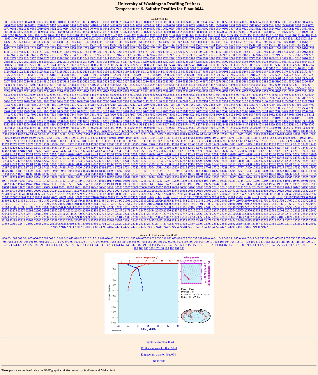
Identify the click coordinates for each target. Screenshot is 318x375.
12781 (134, 160)
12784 (159, 160)
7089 (86, 101)
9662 (150, 131)
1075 (278, 31)
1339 (66, 41)
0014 (86, 22)
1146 (172, 35)
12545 (118, 150)
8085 (278, 114)
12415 (256, 144)
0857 (106, 31)
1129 (159, 35)
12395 (135, 144)
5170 (285, 71)
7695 (285, 111)
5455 (258, 84)
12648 (248, 154)
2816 (305, 58)
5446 (205, 84)
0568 (298, 25)
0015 (93, 22)
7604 (53, 111)
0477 (192, 25)
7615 (119, 111)
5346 (199, 81)
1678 (199, 48)
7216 (106, 104)
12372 (312, 141)
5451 (238, 84)
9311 (4, 131)
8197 (305, 117)
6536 (113, 94)
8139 (73, 117)
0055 (245, 22)
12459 (191, 147)
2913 (66, 61)
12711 (102, 157)
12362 (231, 141)
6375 (298, 91)
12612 (272, 150)
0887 (192, 31)
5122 (20, 71)
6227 (265, 88)
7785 (20, 114)
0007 (47, 22)
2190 (278, 55)
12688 (29, 157)
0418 (93, 25)
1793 (285, 51)
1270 (138, 38)
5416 (93, 84)
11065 (199, 137)
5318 (66, 81)
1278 (191, 38)
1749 (26, 51)
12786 (175, 160)
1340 (73, 41)
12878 (5, 164)
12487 (37, 150)
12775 (94, 160)
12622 (37, 154)
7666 (238, 111)
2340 (79, 58)
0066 (7, 25)
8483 (225, 124)
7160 (265, 101)
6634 (179, 94)
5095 (180, 68)
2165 (139, 55)
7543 (132, 108)
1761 (106, 51)
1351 (139, 41)
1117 (82, 35)
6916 (166, 98)
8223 (132, 121)
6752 (298, 94)
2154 (73, 55)
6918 (179, 98)
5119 (311, 68)
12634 (134, 154)
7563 (205, 108)
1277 (185, 38)
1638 (126, 48)
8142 (79, 117)
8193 (285, 117)
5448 (219, 84)
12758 (29, 160)
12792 (215, 160)
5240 (79, 78)
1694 (291, 48)
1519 (40, 45)
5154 (179, 71)
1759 (93, 51)
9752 (210, 131)
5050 (212, 65)
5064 (291, 65)
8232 (146, 121)
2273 (20, 58)
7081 (40, 101)
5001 (219, 61)
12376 (21, 144)
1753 (53, 51)
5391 (285, 81)
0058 (265, 22)
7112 (146, 101)
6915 (159, 98)
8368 (258, 121)
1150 (198, 35)
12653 (288, 154)
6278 (7, 91)
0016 (99, 22)
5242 (93, 78)
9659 (137, 131)
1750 (33, 51)
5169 (278, 71)
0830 (298, 28)
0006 (40, 22)
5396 (305, 81)
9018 (86, 127)
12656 (313, 154)
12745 (264, 157)
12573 (175, 150)
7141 (185, 101)
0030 (159, 22)
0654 (172, 28)
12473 (256, 147)
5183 (60, 74)
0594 (66, 28)
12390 (118, 144)
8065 (239, 114)
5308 (13, 81)
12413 (248, 144)
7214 (93, 104)
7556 (179, 108)
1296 (231, 38)
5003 (232, 61)
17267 (223, 164)
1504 (272, 41)
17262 (207, 164)
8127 (40, 117)
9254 (172, 127)
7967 (133, 114)
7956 (126, 114)
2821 (27, 61)
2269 (305, 55)
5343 (185, 81)
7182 (7, 104)
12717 (134, 157)
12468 (232, 147)
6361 (285, 91)
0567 (291, 25)
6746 (258, 94)
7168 (305, 101)
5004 (238, 61)
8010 (179, 114)
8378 (291, 121)
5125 (40, 71)
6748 (272, 94)
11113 (137, 141)
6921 (199, 98)
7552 (166, 108)
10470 (134, 134)
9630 (57, 131)
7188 (47, 104)
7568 (225, 108)
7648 (185, 111)
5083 (100, 68)
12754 (5, 160)
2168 (159, 55)
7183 (13, 104)
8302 (238, 121)
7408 (20, 108)
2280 (66, 58)
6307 (119, 91)
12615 (296, 150)
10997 (40, 137)
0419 (99, 25)
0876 (146, 31)
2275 (33, 58)
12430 (37, 147)
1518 (33, 45)
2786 (185, 58)
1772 (172, 51)
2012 (305, 51)
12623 (45, 154)
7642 (172, 111)
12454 (151, 147)
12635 (142, 154)
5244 (106, 78)
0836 (26, 31)
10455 (78, 134)
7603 (47, 111)
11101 (52, 141)
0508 (232, 25)
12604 (207, 150)
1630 (79, 48)
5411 (60, 84)
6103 (146, 88)
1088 (11, 35)
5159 (212, 71)
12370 (296, 141)
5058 (258, 65)
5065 (298, 65)
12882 (37, 164)
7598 (20, 111)
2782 (159, 58)
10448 (62, 134)
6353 (232, 91)
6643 (232, 94)
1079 (305, 31)
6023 (33, 88)
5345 (192, 81)
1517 (26, 45)
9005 (66, 127)
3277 (126, 61)
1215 (112, 38)
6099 (126, 88)
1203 (92, 38)
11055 (159, 137)
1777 (185, 51)
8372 (272, 121)
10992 (8, 137)
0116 (33, 25)
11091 (294, 137)
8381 (305, 121)
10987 (280, 134)
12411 (232, 144)
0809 (238, 28)
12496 (62, 150)
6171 (185, 88)
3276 (119, 61)
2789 (205, 58)
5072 (27, 68)
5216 (238, 74)
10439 (37, 134)
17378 (304, 164)
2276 (40, 58)
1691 (272, 48)
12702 (70, 157)
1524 (73, 45)
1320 (284, 38)
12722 (142, 157)
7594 (305, 108)
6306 (113, 91)
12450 (118, 147)
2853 (33, 61)
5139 (126, 71)
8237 (152, 121)
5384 (245, 81)
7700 (305, 111)
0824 (272, 28)
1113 (57, 35)
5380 (225, 81)
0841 (53, 31)
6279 (13, 91)
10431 (304, 131)
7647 (179, 111)
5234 (40, 78)
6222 (231, 88)
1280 (204, 38)
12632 (118, 154)
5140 (132, 71)
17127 (142, 164)
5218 (252, 74)
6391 (13, 94)
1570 (185, 45)
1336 (47, 41)
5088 (133, 68)
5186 (73, 74)
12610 (256, 150)
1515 (13, 45)
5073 (34, 68)
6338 (199, 91)
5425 (152, 84)
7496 (99, 108)
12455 (159, 147)
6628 (139, 94)
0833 (7, 31)
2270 (311, 55)
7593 (298, 108)
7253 (166, 104)
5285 (232, 78)
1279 (198, 38)
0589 (40, 28)
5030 (93, 65)
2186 (252, 55)
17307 (240, 164)
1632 (93, 48)
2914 (73, 61)
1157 (243, 35)
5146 (172, 71)
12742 (248, 157)
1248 (125, 38)
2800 (272, 58)
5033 (113, 65)
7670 (252, 111)
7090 (93, 101)
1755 (66, 51)
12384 (86, 144)
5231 (20, 78)
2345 (113, 58)
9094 (126, 127)
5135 (99, 71)
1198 (59, 38)
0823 (265, 28)
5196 (139, 74)
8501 (278, 124)
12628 (86, 154)
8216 (113, 121)
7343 (225, 104)
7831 (47, 114)
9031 (99, 127)
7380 (272, 104)
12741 (240, 157)
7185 (27, 104)
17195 (191, 164)
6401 (60, 94)
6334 (172, 91)
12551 (143, 150)
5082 (94, 68)
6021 (20, 88)
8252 (179, 121)
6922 (205, 98)
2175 (205, 55)
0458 (179, 25)
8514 (298, 124)
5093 (166, 68)
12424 (5, 147)
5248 (132, 78)
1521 (53, 45)
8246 (166, 121)
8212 (86, 121)
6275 (298, 88)
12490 (46, 150)
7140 (179, 101)
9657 (130, 131)
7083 (53, 101)
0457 (172, 25)
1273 (158, 38)
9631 (64, 131)
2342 (93, 58)
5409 (47, 84)
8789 (305, 124)
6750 (285, 94)
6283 (40, 91)
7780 (13, 114)
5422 (132, 84)
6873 (66, 98)
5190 (100, 74)
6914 (152, 98)
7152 (212, 101)
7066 (298, 98)
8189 (272, 117)
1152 (210, 35)
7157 (245, 101)
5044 (172, 65)
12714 (118, 157)
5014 (305, 61)
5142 (146, 71)
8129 (46, 117)
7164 (278, 101)
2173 (192, 55)
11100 (45, 141)
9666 (157, 131)
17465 (70, 167)
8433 (100, 124)
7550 (159, 108)
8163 (146, 117)
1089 (18, 35)
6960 (225, 98)
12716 (126, 157)
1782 (219, 51)
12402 (175, 144)
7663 (225, 111)
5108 (253, 68)
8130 (53, 117)
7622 (146, 111)
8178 (219, 117)
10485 (159, 134)
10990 (304, 134)
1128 (153, 35)
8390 (27, 124)
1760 (99, 51)
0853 (79, 31)
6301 (80, 91)
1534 (99, 45)
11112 (129, 141)
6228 (271, 88)
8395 (60, 124)
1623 (53, 48)
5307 (7, 81)
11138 (182, 141)
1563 (139, 45)
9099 (146, 127)
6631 (159, 94)
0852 (73, 31)
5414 (79, 84)
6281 (27, 91)
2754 (146, 58)
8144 (93, 117)
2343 (99, 58)
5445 (199, 84)
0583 (26, 28)
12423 (313, 144)
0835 (20, 31)
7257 (179, 104)
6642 (225, 94)
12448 (102, 147)
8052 (225, 114)
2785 (179, 58)
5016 (7, 65)
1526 (86, 45)
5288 (245, 78)
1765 (132, 51)
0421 (113, 25)
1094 (51, 35)
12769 (62, 160)
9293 (252, 127)
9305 (305, 127)
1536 (113, 45)
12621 (29, 154)
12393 (126, 144)
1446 (192, 41)
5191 (106, 74)
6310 (139, 91)
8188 (265, 117)
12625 (62, 154)
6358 (265, 91)
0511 (252, 25)
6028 (67, 88)
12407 (199, 144)
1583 (272, 45)
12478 (288, 147)
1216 (118, 38)
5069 (14, 68)
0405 (66, 25)
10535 (215, 134)
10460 (102, 134)
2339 (73, 58)
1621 (40, 48)
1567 (166, 45)
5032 (106, 65)
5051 (219, 65)
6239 (284, 88)
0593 (60, 28)
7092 (100, 101)
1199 (65, 38)
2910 (47, 61)
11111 (122, 141)
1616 (13, 48)
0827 (278, 28)
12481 (313, 147)
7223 (139, 104)
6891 (146, 98)
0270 (40, 25)
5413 (73, 84)
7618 (126, 111)
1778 (192, 51)
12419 (288, 144)
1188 (46, 38)
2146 (20, 55)
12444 (70, 147)
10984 (256, 134)
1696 (305, 48)
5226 (298, 74)
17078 (126, 164)
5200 (166, 74)
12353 (199, 141)
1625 (66, 48)
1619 (33, 48)
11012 (88, 137)
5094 (173, 68)
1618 (26, 48)
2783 (166, 58)
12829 (313, 160)
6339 (205, 91)
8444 (119, 124)
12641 (191, 154)
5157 (199, 71)
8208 (60, 121)
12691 (37, 157)
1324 (310, 38)
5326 (119, 81)
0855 (93, 31)
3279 (139, 61)
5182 (53, 74)
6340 (212, 91)
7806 (33, 114)
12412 (240, 144)
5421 (126, 84)
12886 (70, 164)
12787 (183, 160)
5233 (33, 78)
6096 (106, 88)
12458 (183, 147)
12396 (143, 144)
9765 (276, 131)
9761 (249, 131)
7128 (159, 101)
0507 (225, 25)
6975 (265, 98)
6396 (40, 94)
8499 (272, 124)
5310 (27, 81)
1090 (24, 35)
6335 (179, 91)
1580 (252, 45)
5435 (185, 84)
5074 (41, 68)
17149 (151, 164)
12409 (216, 144)
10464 (126, 134)
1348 (119, 41)
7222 (132, 104)
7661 (219, 111)
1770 (166, 51)
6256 (291, 88)
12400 (159, 144)
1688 (258, 48)
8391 (33, 124)
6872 (60, 98)
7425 (46, 108)
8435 (106, 124)
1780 (205, 51)
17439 (62, 167)
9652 (117, 131)
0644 (119, 28)
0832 (311, 28)
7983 (146, 114)
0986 (258, 31)
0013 (79, 22)
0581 (13, 28)
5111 (265, 68)
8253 (185, 121)
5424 (146, 84)
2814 (291, 58)
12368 (280, 141)
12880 (21, 164)
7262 (205, 104)
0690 (192, 28)
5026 (66, 65)
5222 (272, 74)
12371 (304, 141)
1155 (230, 35)
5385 (252, 81)
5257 (179, 78)
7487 (93, 108)
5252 (159, 78)
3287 (192, 61)
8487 (245, 124)
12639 (175, 154)
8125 (26, 117)
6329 (166, 91)
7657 (205, 111)
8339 (252, 121)
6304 (100, 91)
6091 (73, 88)
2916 (86, 61)
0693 (212, 28)
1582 (265, 45)
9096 (139, 127)
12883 (45, 164)
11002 (56, 137)
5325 (113, 81)
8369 (265, 121)
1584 (278, 45)
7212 (79, 104)
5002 (225, 61)
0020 (119, 22)
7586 (278, 108)
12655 (304, 154)
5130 (66, 71)
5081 (87, 68)
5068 (7, 68)
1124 (127, 35)
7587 (285, 108)
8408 (86, 124)
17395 (13, 167)
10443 (53, 134)
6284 (47, 91)
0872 (119, 31)
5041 (166, 65)
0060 (278, 22)
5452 (245, 84)
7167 (298, 101)
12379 (46, 144)
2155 (79, 55)
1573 (205, 45)
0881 (172, 31)
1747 (13, 51)
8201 (20, 121)
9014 (73, 127)
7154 (225, 101)
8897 (40, 127)
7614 (113, 111)
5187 (80, 74)
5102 (213, 68)
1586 (291, 45)
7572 (238, 108)
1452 (225, 41)
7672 (258, 111)
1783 (225, 51)
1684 (232, 48)
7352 (245, 104)
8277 (205, 121)
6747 (265, 94)
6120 (178, 88)
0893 (212, 31)
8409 (93, 124)
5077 (60, 68)
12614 (288, 150)
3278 (132, 61)
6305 (106, 91)
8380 (298, 121)
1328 (20, 41)
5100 (200, 68)
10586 (223, 134)
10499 (207, 134)
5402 (33, 84)
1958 (298, 51)
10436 (21, 134)
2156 (86, 55)
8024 (192, 114)
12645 (223, 154)
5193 (119, 74)
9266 (212, 127)
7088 (80, 101)
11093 (310, 137)
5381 (232, 81)
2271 (7, 58)
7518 (113, 108)
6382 (311, 91)
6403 (66, 94)
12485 (29, 150)
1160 (262, 35)
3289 (205, 61)
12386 (102, 144)
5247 (126, 78)
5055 (238, 65)
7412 (26, 108)
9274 (219, 127)
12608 (240, 150)
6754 (311, 94)
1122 (114, 35)
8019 (186, 114)
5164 (245, 71)
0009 (53, 22)
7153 (218, 101)
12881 (29, 164)
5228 (311, 74)
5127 (53, 71)
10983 (248, 134)
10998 (48, 137)
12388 (110, 144)
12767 (45, 160)
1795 (291, 51)
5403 (40, 84)
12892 (94, 164)
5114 (285, 68)
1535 (106, 45)
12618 (5, 154)
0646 (132, 28)
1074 (272, 31)
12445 (78, 147)
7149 (192, 101)
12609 (248, 150)
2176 (212, 55)
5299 (265, 78)
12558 (159, 150)
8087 (285, 114)
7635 (159, 111)
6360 (278, 91)
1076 (285, 31)
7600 (33, 111)
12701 (62, 157)
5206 (172, 74)
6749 (278, 94)
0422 (119, 25)
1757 (79, 51)
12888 (78, 164)
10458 (94, 134)
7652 (199, 111)
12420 (296, 144)
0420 (106, 25)
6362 (291, 91)
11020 (128, 137)
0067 (13, 25)
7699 (298, 111)
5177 (20, 74)
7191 (66, 104)
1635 (113, 48)
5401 (27, 84)
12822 (256, 160)
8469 (172, 124)
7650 (192, 111)
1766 (139, 51)
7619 (132, 111)
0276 (46, 25)
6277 (311, 88)
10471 (142, 134)
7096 (113, 101)
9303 (291, 127)
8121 (13, 117)
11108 (106, 141)
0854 (86, 31)
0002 (13, 22)
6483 (80, 94)
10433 (312, 131)
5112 (272, 68)
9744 (190, 131)
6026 (53, 88)
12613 (280, 150)
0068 (20, 25)
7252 (159, 104)
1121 (107, 35)
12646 (232, 154)
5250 (146, 78)
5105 (233, 68)
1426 (186, 41)
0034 (185, 22)
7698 (291, 111)
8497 (259, 124)
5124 (33, 71)
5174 (311, 71)
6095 (100, 88)
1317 (271, 38)
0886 (185, 31)
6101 (133, 88)
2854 (40, 61)
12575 (183, 150)
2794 (232, 58)
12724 (159, 157)
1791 (278, 51)
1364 (159, 41)
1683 (225, 48)
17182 (183, 164)
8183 (245, 117)
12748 (280, 157)
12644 (215, 154)
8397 (66, 124)
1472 (239, 41)
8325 (245, 121)
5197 (146, 74)
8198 (311, 117)
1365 (166, 41)
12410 (224, 144)
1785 (238, 51)
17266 (215, 164)
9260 (192, 127)
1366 (172, 41)
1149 (191, 35)
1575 (219, 45)
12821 (248, 160)
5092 (160, 68)
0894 (219, 31)
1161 (268, 35)
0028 (146, 22)
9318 (31, 131)
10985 (264, 134)
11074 (223, 137)
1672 (166, 48)
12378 (37, 144)
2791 (219, 58)
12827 (296, 160)
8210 (73, 121)
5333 (166, 81)
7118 (152, 101)
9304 (298, 127)
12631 (110, 154)
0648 (139, 28)
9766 (282, 131)
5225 (291, 74)
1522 (60, 45)
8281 (219, 121)
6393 (27, 94)
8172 (185, 117)
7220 (119, 104)
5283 (219, 78)
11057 (167, 137)
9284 (232, 127)
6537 (119, 94)
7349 (238, 104)
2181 (238, 55)
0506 (219, 25)
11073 (215, 137)
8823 (20, 127)
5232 (26, 78)
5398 (7, 84)
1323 (304, 38)
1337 (53, 41)
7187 (40, 104)
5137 (113, 71)
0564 (271, 25)
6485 (93, 94)
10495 (191, 134)
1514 (7, 45)
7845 (66, 114)
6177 (192, 88)
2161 (113, 55)
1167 (307, 35)
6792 (26, 98)
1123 (120, 35)
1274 (165, 38)
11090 (286, 137)
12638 (167, 154)
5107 (246, 68)
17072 (118, 164)
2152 (60, 55)
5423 (139, 84)
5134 (93, 71)
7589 (291, 108)
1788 (258, 51)
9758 (236, 131)
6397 (47, 94)
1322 (297, 38)
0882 (179, 31)
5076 (54, 68)
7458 (79, 108)
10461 (110, 134)
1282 (218, 38)
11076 (230, 137)
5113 (278, 68)
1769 (159, 51)
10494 (183, 134)
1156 (236, 35)
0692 (205, 28)
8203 (27, 121)
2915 (79, 61)
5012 (291, 61)
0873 (126, 31)
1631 (86, 48)
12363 (239, 141)
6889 (139, 98)
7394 (298, 104)
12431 (45, 147)
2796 (245, 58)
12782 (142, 160)
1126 (140, 35)
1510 (292, 41)
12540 (86, 150)
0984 (252, 31)
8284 (225, 121)
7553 (172, 108)
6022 (27, 88)
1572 (199, 45)
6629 (146, 94)
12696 (46, 157)
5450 (232, 84)
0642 (106, 28)
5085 (113, 68)
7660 (212, 111)
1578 (238, 45)
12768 (53, 160)
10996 (32, 137)
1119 (95, 35)
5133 (86, 71)
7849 (73, 114)
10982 (240, 134)
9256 (179, 127)
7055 (285, 98)
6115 (159, 88)
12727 (175, 157)
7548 (152, 108)
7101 (119, 101)
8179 (225, 117)
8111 (311, 114)
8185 (258, 117)
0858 (113, 31)
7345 (232, 104)
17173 (175, 164)
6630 (153, 94)
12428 (21, 147)
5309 (20, 81)
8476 (192, 124)
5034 (119, 65)
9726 (176, 131)
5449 (225, 84)
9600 (44, 131)
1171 (20, 38)
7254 (172, 104)
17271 (232, 164)
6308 (126, 91)
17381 (313, 164)
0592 (53, 28)
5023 (46, 65)
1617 (20, 48)
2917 (93, 61)
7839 (60, 114)
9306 (311, 127)
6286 (60, 91)
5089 (140, 68)
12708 (86, 157)
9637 (84, 131)
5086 (120, 68)
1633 (99, 48)
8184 (252, 117)
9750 (203, 131)
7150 (199, 101)
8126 (33, 117)
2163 (126, 55)
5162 (232, 71)
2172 (185, 55)
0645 (126, 28)
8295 (232, 121)
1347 (113, 41)
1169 (7, 38)
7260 (192, 104)
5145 (166, 71)
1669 (146, 48)
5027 (73, 65)
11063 (191, 137)
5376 (205, 81)
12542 (102, 150)
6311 (146, 91)
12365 (255, 141)
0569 (305, 25)
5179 (33, 74)
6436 (73, 94)
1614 (311, 45)
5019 (26, 65)
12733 (207, 157)
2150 (46, 55)
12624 (53, 154)
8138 (66, 117)
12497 (70, 150)
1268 (132, 38)
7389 (291, 104)
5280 (199, 78)
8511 (291, 124)
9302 (285, 127)
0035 (192, 22)
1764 (126, 51)
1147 (178, 35)
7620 (139, 111)
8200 (13, 121)
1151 (204, 35)
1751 (40, 51)
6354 (238, 91)
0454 (152, 25)
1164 (288, 35)
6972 (258, 98)
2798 (258, 58)
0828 (285, 28)
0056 (252, 22)
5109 (259, 68)
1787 (252, 51)
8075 (259, 114)
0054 (238, 22)
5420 (119, 84)
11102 (60, 141)
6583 (133, 94)
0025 (132, 22)
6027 (60, 88)
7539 (126, 108)
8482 (219, 124)
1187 (40, 38)
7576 (252, 108)
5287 (238, 78)
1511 (298, 41)
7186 (33, 104)
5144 (159, 71)
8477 (199, 124)
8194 (291, 117)
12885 (62, 164)
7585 (272, 108)
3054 (106, 61)
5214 (225, 74)
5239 (73, 78)
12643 (207, 154)
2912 (60, 61)
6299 (66, 91)
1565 (152, 45)
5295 (252, 78)
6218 (212, 88)
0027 (139, 22)
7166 (291, 101)
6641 (219, 94)
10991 (313, 134)
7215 (99, 104)
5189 (93, 74)
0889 (205, 31)
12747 (272, 157)
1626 (73, 48)
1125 (133, 35)
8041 (212, 114)
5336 (179, 81)
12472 (248, 147)
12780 (126, 160)
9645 (97, 131)
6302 (86, 91)
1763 (119, 51)
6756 (13, 98)
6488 (106, 94)
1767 (146, 51)
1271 (145, 38)
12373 (5, 144)
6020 (14, 88)
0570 (311, 25)
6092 (80, 88)
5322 (93, 81)
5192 (113, 74)
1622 (46, 48)
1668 (139, 48)
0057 (258, 22)
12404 (183, 144)
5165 (252, 71)
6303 (93, 91)
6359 (272, 91)
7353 (252, 104)
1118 (88, 35)
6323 (152, 91)
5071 (21, 68)
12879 (13, 164)
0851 (66, 31)
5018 (20, 65)
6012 (305, 84)
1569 (179, 45)
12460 (199, 147)
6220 (225, 88)
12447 (94, 147)
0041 (212, 22)
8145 (99, 117)
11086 (270, 137)
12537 (78, 150)
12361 (223, 141)
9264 (199, 127)
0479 (205, 25)
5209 (192, 74)
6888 (132, 98)
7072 (311, 98)
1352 (146, 41)
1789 (265, 51)
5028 (79, 65)
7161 (271, 101)
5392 (291, 81)
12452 (134, 147)
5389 (272, 81)
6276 (304, 88)
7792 (27, 114)
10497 (199, 134)
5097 (186, 68)
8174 (199, 117)
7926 (113, 114)
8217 (119, 121)
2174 (199, 55)
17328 (272, 164)
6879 (86, 98)
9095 (132, 127)
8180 (232, 117)
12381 (62, 144)
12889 (86, 164)
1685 (238, 48)
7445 (66, 108)
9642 (90, 131)
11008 (80, 137)
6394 (33, 94)
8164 (152, 117)
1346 (106, 41)
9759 (243, 131)
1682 (219, 48)
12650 (264, 154)
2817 (311, 58)
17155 (159, 164)
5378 (219, 81)
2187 (258, 55)
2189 (272, 55)
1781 (212, 51)
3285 (179, 61)
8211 (79, 121)
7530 (119, 108)
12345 (191, 141)
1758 (86, 51)
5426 (159, 84)
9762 (256, 131)
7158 (252, 101)
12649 (256, 154)
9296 (265, 127)
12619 (13, 154)
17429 (45, 167)
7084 (60, 101)
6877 (79, 98)
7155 (232, 101)
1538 (126, 45)
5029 (86, 65)
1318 (277, 38)
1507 (278, 41)
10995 (24, 137)
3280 (146, 61)
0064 (305, 22)
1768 (152, 51)
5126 (46, 71)
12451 (126, 147)
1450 (212, 41)
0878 (159, 31)
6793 (33, 98)
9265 (205, 127)
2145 (13, 55)
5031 (99, 65)
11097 (21, 141)
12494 (54, 150)
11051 (135, 137)
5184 (66, 74)
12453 (142, 147)
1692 (278, 48)
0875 (139, 31)
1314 (251, 38)
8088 (292, 114)
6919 (185, 98)
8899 (53, 127)
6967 (238, 98)
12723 (151, 157)
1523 (66, 45)
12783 (151, 160)
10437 (29, 134)
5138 (119, 71)
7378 (265, 104)
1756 (73, 51)
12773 (78, 160)
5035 (126, 65)
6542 (126, 94)
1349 (126, 41)
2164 (132, 55)
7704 (311, 111)
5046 (185, 65)
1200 (72, 38)
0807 (232, 28)
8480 (206, 124)
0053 (232, 22)
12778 (110, 160)
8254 (192, 121)
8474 (186, 124)
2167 (152, 55)
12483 (13, 150)
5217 (245, 74)
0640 (93, 28)
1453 (232, 41)
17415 (21, 167)
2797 (252, 58)
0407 (79, 25)
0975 (245, 31)
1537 (119, 45)
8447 (126, 124)
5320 (79, 81)
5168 (272, 71)
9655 (124, 131)
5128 (60, 71)
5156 (192, 71)
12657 (5, 157)
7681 (272, 111)
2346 (119, 58)
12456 (167, 147)
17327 (264, 164)
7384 (285, 104)
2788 (199, 58)
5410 (53, 84)
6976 (272, 98)
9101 (152, 127)
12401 (167, 144)
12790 (199, 160)
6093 (86, 88)
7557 (185, 108)
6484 (86, 94)
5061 (272, 65)
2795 (238, 58)
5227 (305, 74)
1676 (185, 48)
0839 (40, 31)
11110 (114, 141)
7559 (199, 108)
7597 (13, 111)
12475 (264, 147)
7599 (27, 111)
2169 (166, 55)
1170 (14, 38)
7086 (73, 101)
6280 (20, 91)
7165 (285, 101)
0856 (99, 31)
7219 (113, 104)
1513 (311, 41)
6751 (291, 94)
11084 (254, 137)
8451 (139, 124)
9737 (183, 131)
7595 (311, 108)
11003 (64, 137)
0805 (225, 28)
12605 (216, 150)
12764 (37, 160)
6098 (120, 88)
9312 (11, 131)
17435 (53, 167)
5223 (278, 74)
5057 (252, 65)
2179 (225, 55)
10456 (86, 134)
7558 (192, 108)
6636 (186, 94)
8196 (298, 117)
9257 (185, 127)
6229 (278, 88)
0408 (86, 25)
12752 (313, 157)
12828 (304, 160)
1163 (281, 35)
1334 (33, 41)
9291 (245, 127)
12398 (151, 144)
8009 (172, 114)
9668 (163, 131)
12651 (272, 154)
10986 (272, 134)
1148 (185, 35)
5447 (212, 84)
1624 (60, 48)
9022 (93, 127)
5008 (265, 61)
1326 (7, 41)
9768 (289, 131)
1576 (225, 45)
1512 (305, 41)
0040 (205, 22)
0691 (199, 28)
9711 (170, 131)
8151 (119, 117)
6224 (245, 88)
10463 (118, 134)
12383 (78, 144)
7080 (33, 101)
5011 (285, 61)
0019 (113, 22)
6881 (93, 98)
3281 (152, 61)
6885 (119, 98)
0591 (46, 28)
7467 (86, 108)
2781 (152, 58)
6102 (139, 88)
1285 (224, 38)
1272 (151, 38)
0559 (265, 25)
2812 (278, 58)
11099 (37, 141)
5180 (40, 74)
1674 (179, 48)
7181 (311, 101)
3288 (199, 61)
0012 (73, 22)
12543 (110, 150)
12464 (223, 147)
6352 (225, 91)
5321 (86, 81)
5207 (179, 74)
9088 (106, 127)
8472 (179, 124)
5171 (291, 71)
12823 (264, 160)
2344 (106, 58)
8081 (265, 114)
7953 (119, 114)
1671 (159, 48)
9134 (166, 127)
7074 (7, 101)
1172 (27, 38)
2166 (146, 55)
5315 (46, 81)
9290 (238, 127)
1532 (93, 45)
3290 (212, 61)
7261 (199, 104)
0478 (199, 25)
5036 (132, 65)
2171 (179, 55)
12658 (13, 157)
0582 (20, 28)
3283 (166, 61)
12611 (264, 150)
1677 (192, 48)
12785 (167, 160)
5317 (60, 81)
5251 (152, 78)
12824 (272, 160)
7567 (219, 108)
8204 (33, 121)
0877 (152, 31)
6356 (252, 91)
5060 (265, 65)
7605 (60, 111)
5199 (159, 74)
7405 (13, 108)
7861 (93, 114)
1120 (101, 35)
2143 (311, 51)
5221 (265, 74)
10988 (288, 134)
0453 (146, 25)
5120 (7, 71)
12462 (215, 147)
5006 (252, 61)
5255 (172, 78)
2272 (13, 58)
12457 (175, 147)
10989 (296, 134)
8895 (33, 127)
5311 (33, 81)
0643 (113, 28)
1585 (285, 45)
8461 (153, 124)
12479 (296, 147)
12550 (135, 150)
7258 (185, 104)
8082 (272, 114)
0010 (60, 22)
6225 (251, 88)
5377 (212, 81)
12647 (240, 154)
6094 (93, 88)
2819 (13, 61)
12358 (207, 141)
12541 (94, 150)
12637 (159, 154)
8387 (20, 124)
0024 (126, 22)
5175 (7, 74)
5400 (20, 84)
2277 (46, 58)
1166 (301, 35)
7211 (73, 104)
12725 (167, 157)
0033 (179, 22)
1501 (252, 41)
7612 (99, 111)
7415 (33, 108)
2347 (126, 58)
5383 (238, 81)
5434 (179, 84)
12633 (126, 154)
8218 (126, 121)
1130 (165, 35)
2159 (106, 55)
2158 (99, 55)
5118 (304, 68)
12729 (191, 157)
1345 (100, 41)
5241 (86, 78)
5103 (219, 68)
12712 (110, 157)
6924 (219, 98)
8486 (239, 124)
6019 (7, 88)
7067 (305, 98)
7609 (80, 111)
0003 (20, 22)
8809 (7, 127)
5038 (146, 65)
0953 (232, 31)
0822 (258, 28)
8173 (192, 117)
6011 (298, 84)
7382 (278, 104)
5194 (126, 74)
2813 (285, 58)
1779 (199, 51)
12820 (240, 160)
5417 (99, 84)
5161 (225, 71)
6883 (106, 98)
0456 (166, 25)
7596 (7, 111)
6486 (100, 94)
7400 (311, 104)
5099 (193, 68)
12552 (151, 150)
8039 (206, 114)
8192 (278, 117)
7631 (152, 111)
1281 (211, 38)
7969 (139, 114)
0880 (166, 31)
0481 (212, 25)
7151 (205, 101)
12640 (183, 154)
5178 (27, 74)
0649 (146, 28)
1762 (113, 51)
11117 (144, 141)
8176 (212, 117)
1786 (245, 51)
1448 (199, 41)
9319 (37, 131)
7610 (86, 111)
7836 (53, 114)
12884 (53, 164)
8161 (132, 117)
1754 (60, 51)
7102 (126, 101)
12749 (288, 157)
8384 (13, 124)
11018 (112, 137)
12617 (313, 150)
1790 (272, 51)
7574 (245, 108)
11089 (278, 137)
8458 (146, 124)
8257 (199, 121)
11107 (99, 141)
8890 (26, 127)
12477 (280, 147)
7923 (106, 114)
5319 (73, 81)
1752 (46, 51)
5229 (7, 78)
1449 (206, 41)
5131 (73, 71)
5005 (245, 61)
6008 (285, 84)
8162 (139, 117)
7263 (212, 104)
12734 (215, 157)
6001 (265, 84)
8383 (7, 124)
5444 (192, 84)
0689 (185, 28)
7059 (291, 98)
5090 (147, 68)
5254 (166, 78)
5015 (311, 61)
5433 (172, 84)
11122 (167, 141)
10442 (45, 134)
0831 (305, 28)
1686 (245, 48)
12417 (272, 144)
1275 (171, 38)
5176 (13, 74)
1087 (4, 35)
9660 (143, 131)
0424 (132, 25)
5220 (258, 74)
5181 (47, 74)
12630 (102, 154)
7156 (238, 101)
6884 (113, 98)
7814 (40, 114)
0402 (53, 25)
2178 (219, 55)
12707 (78, 157)
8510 (285, 124)
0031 (166, 22)
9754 (216, 131)
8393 (47, 124)
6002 (272, 84)
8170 (179, 117)
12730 (199, 157)
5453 (252, 84)
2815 (298, 58)
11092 (302, 137)
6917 (172, 98)
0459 (185, 25)
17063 (110, 164)
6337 (192, 91)
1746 (7, 51)
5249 (139, 78)
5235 (46, 78)
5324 (106, 81)
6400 (53, 94)
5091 (153, 68)
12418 (280, 144)
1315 (257, 38)
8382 (311, 121)
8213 (93, 121)
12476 (272, 147)
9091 (113, 127)
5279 (192, 78)
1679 (205, 48)
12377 (29, 144)
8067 (252, 114)
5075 (47, 68)
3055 (113, 61)
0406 (73, 25)
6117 (165, 88)
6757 (20, 98)
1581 (258, 45)
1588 (305, 45)
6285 (53, 91)
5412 (66, 84)
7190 (60, 104)
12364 (247, 141)
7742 (7, 114)
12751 (304, 157)
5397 (311, 81)
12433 (53, 147)
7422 (40, 108)
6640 (212, 94)
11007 (72, 137)
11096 (13, 141)
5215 (232, 74)
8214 (99, 121)
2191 (285, 55)
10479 (151, 134)
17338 (280, 164)
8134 (60, 117)
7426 (53, 108)
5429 (166, 84)
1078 (298, 31)
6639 (206, 94)
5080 (80, 68)
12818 (223, 160)
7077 (13, 101)
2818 (7, 61)
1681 (212, 48)
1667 (132, 48)
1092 (37, 35)
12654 (296, 154)
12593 (199, 150)
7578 (258, 108)
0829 (291, 28)
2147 (26, 55)
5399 (13, 84)
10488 (167, 134)
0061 (285, 22)
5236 (53, 78)
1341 (80, 41)
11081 (238, 137)
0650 (152, 28)
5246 (119, 78)
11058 (175, 137)
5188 (86, 74)
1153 (217, 35)
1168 (314, 35)
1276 (178, 38)
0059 (272, 22)
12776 (102, 160)
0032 (172, 22)
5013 (298, 61)
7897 (100, 114)
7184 (20, 104)
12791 (207, 160)
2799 (265, 58)
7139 (172, 101)
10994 (16, 137)
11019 (120, 137)
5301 (278, 78)
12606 (224, 150)
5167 (265, 71)
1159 (256, 35)
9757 (229, 131)
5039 (152, 65)
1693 (285, 48)
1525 (79, 45)
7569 (232, 108)
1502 (259, 41)
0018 (106, 22)
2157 (93, 55)
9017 (79, 127)
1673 (172, 48)
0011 (66, 22)
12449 (110, 147)
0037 (199, 22)
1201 (79, 38)
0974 (238, 31)
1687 (252, 48)
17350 (296, 164)
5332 (159, 81)
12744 (256, 157)
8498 (265, 124)
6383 (7, 94)
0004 (27, 22)
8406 (80, 124)
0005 (33, 22)
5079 (74, 68)
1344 (93, 41)
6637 (192, 94)
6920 (192, 98)
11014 (96, 137)
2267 (291, 55)
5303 (291, 78)
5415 (86, 84)
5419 (113, 84)
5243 (99, 78)
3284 (172, 61)
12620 (21, 154)
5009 (272, 61)
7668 (245, 111)
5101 (206, 68)
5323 (99, 81)
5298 (258, 78)
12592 (191, 150)
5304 (298, 78)
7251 (152, 104)
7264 (219, 104)
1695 (298, 48)
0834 (13, 31)
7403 (7, 108)
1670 (152, 48)
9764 (269, 131)
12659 (21, 157)
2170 (172, 55)
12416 (264, 144)
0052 (225, 22)
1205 (105, 38)
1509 (285, 41)
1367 (179, 41)
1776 (179, 51)
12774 (86, 160)
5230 (13, 78)
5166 (258, 71)
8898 (46, 127)
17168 (167, 164)
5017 (13, 65)
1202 (85, 38)
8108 (305, 114)
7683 (278, 111)
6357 (258, 91)
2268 (298, 55)
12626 (70, 154)
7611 (93, 111)
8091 (298, 114)
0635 (86, 28)
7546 (139, 108)
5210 (199, 74)
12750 (296, 157)
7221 (126, 104)
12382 (70, 144)
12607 (232, 150)
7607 (73, 111)
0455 (159, 25)
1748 (20, 51)
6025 (47, 88)
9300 (272, 127)
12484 (21, 150)
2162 (119, 55)
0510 (245, 25)
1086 (311, 31)
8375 (285, 121)
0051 (219, 22)
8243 (159, 121)
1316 (264, 38)
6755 (7, 98)
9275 (225, 127)
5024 (53, 65)
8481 (212, 124)
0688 (179, 28)
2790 (212, 58)
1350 (133, 41)
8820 (13, 127)
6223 (238, 88)
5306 (311, 78)
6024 (40, 88)
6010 (291, 84)
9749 (196, 131)
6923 (212, 98)
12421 (304, 144)
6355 (245, 91)
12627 (78, 154)
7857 (86, 114)
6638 (199, 94)
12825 (280, 160)
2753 (139, 58)
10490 (175, 134)
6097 (113, 88)
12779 (118, 160)
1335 (40, 41)
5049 (205, 65)
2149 (40, 55)
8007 (166, 114)
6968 (245, 98)
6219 (218, 88)
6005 (278, 84)
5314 (40, 81)
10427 (296, 131)
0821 (252, 28)
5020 (33, 65)
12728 (183, 157)
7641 (166, 111)
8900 (60, 127)
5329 (139, 81)
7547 (146, 108)
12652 (280, 154)
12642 (199, 154)
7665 (232, 111)
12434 (62, 147)
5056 (245, 65)
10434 (5, 134)
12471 (240, 147)
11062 (183, 137)
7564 (212, 108)
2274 (26, 58)
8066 (245, 114)
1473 (245, 41)
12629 (94, 154)
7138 (165, 101)
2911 (53, 61)
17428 (37, 167)
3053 (99, 61)
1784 (232, 51)
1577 (232, 45)
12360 (215, 141)
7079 (27, 101)
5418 (106, 84)
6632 (166, 94)
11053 (143, 137)
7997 (153, 114)
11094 (5, 141)
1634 (106, 48)
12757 (21, 160)
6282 (33, 91)
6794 (40, 98)
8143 (86, 117)
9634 (77, 131)
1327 (13, 41)
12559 (167, 150)
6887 (126, 98)
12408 (207, 144)
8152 (126, 117)
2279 (60, 58)
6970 (252, 98)
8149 (113, 117)
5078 (67, 68)
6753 (305, 94)
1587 (298, 45)
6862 (53, 98)
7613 (106, 111)
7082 (47, 101)
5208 (186, 74)
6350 (219, 91)
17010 (102, 164)
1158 (249, 35)
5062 (278, 65)
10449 (70, 134)
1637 (119, 48)
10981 (232, 134)
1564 (146, 45)
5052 (225, 65)
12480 (304, 147)
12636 (151, 154)
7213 (86, 104)
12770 (70, 160)
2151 (53, 55)
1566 (159, 45)
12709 (94, 157)
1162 (275, 35)
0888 (199, 31)
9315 (24, 131)
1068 (265, 31)
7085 (66, 101)
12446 (86, 147)
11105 (83, 141)
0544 (258, 25)
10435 (13, 134)
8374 (278, 121)
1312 (238, 38)
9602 (51, 131)
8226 (139, 121)
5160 (219, 71)
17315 (256, 164)
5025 (60, 65)
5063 (285, 65)
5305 (305, 78)
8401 (73, 124)
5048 (199, 65)
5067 (311, 65)
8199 (7, 121)
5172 (298, 71)
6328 (159, 91)
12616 (304, 150)
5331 (152, 81)
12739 (232, 157)
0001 (7, 22)
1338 (60, 41)
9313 (18, 131)
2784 (172, 58)
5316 (53, 81)
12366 (263, 141)
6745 (252, 94)
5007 (258, 61)
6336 (185, 91)
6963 (232, 98)
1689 (265, 48)
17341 (288, 164)
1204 (98, 38)
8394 (53, 124)
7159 (258, 101)
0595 (73, 28)
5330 (146, 81)
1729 (311, 48)
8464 (159, 124)
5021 (40, 65)
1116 (76, 35)
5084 (107, 68)
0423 (126, 25)
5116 (298, 68)
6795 (46, 98)
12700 (54, 157)
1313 (244, 38)
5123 (26, 71)
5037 (139, 65)
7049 (278, 98)
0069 (27, 25)
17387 (5, 167)
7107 (139, 101)
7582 (265, 108)
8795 (311, 124)
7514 (106, 108)
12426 (13, 147)
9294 (258, 127)
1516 (20, 45)
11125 (175, 141)
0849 (60, 31)
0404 (60, 25)
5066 (305, 65)
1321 (291, 38)
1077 (291, 31)
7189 (53, 104)
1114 (63, 35)
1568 (172, 45)
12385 (94, 144)
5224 (285, 74)
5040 (159, 65)
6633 (172, 94)
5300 (272, 78)
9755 (223, 131)
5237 (60, 78)
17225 (199, 164)
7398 (305, 104)
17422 (29, 167)
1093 (44, 35)
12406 (191, 144)
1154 (223, 35)
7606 (66, 111)
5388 (265, 81)
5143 (152, 71)
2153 (66, 55)
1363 (153, 41)
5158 (205, 71)
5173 (305, 71)
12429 (29, 147)
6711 (245, 94)
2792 (225, 58)
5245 (113, 78)
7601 (40, 111)
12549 (126, 150)
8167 (172, 117)
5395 (298, 81)
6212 (205, 88)
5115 (291, 68)
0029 (152, 22)
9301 (278, 127)
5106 (239, 68)
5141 (139, 71)
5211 (205, 74)
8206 (47, 121)
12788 (191, 160)
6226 (258, 88)
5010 (278, 61)
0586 (33, 28)
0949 (225, 31)
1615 (7, 48)
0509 (238, 25)
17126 (134, 164)
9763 (263, 131)
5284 (225, 78)
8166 (166, 117)
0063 (298, 22)
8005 (159, 114)
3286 (185, 61)
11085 (262, 137)
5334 (172, 81)
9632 (71, 131)
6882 (99, 98)
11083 (246, 137)
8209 (66, 121)
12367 (271, 141)
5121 (13, 71)
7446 (73, 108)
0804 (219, 28)
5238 (66, 78)
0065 (311, 22)
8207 (53, 121)
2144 (7, 55)
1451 (219, 41)
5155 (185, 71)
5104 (226, 68)
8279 (212, 121)
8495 (252, 124)
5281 (205, 78)
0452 (139, 25)
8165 (159, 117)
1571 (192, 45)
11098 (29, 141)
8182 (238, 117)
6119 (172, 88)
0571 (7, 28)
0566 (285, 25)
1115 (70, 35)
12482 (5, 150)
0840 (46, 31)
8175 (205, 117)
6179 (198, 88)
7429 (60, 108)
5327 (126, 81)
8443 (113, 124)
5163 (238, 71)
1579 (245, 45)
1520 (46, 45)
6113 (153, 88)
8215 (106, 121)
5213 (219, 74)
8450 (133, 124)
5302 (285, 78)
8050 (219, 114)
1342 (86, 41)
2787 (192, 58)
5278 (185, 78)
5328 (132, 81)
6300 (73, 91)
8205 (40, 121)
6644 (239, 94)
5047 (192, 65)
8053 (232, 114)
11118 (152, 141)
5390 (278, 81)
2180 (232, 55)
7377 (258, 104)
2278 (53, 58)
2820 (20, 61)
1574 (212, 45)
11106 (91, 141)
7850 (80, 114)
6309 (133, 91)
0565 (278, 25)
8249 (172, 121)
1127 (146, 35)
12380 (54, 144)
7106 (133, 101)
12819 (232, 160)
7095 (106, 101)
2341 (86, 58)
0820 (245, 28)
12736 (223, 157)
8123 (20, 117)
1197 (52, 38)
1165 (294, 35)
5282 (212, 78)
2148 (33, 55)
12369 (288, 141)
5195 (133, 74)
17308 (248, 164)
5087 (127, 68)
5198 (153, 74)
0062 (291, 22)
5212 (212, 74)
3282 (159, 61)
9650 (110, 131)
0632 (79, 28)
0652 (166, 28)
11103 (68, 141)
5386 (258, 81)
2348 (132, 58)
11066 (207, 137)
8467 (166, 124)
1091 (31, 35)
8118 (7, 117)
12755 (13, 160)
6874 (73, 98)
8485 (232, 124)
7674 (265, 111)
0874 (132, 31)
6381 (305, 91)
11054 (151, 137)
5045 (179, 65)
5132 (79, 71)
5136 (106, 71)
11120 (159, 141)
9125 (159, 127)
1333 (27, 41)
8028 (199, 114)
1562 (132, 45)
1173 (33, 38)
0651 (159, 28)
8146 (106, 117)
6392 (20, 94)
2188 (265, 55)
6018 (311, 84)
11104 (76, 141)
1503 (265, 41)
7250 (146, 104)
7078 (20, 101)
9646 (104, 131)
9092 (119, 127)
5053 (232, 65)
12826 (288, 160)
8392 (40, 124)
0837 (33, 31)
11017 (104, 137)
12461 (207, 147)
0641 (99, 28)
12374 (13, 144)
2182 (245, 55)
